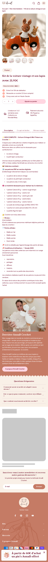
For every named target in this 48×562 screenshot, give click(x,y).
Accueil (5, 9)
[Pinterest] (21, 515)
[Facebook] (15, 515)
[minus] (4, 101)
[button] (31, 101)
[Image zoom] (24, 35)
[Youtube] (32, 515)
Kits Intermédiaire (16, 9)
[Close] (44, 552)
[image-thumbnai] (5, 60)
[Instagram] (26, 515)
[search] (33, 3)
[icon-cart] (38, 3)
